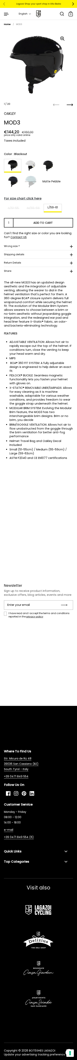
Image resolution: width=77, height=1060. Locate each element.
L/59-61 (53, 207)
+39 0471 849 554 (16, 776)
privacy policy (34, 616)
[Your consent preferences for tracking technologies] (70, 1053)
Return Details (12, 262)
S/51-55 (13, 208)
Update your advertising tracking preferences (35, 1054)
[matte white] (30, 166)
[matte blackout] (48, 166)
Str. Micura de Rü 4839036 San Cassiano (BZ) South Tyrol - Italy (21, 763)
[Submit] (65, 605)
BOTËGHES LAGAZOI (42, 1051)
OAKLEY (10, 113)
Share (7, 271)
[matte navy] (13, 181)
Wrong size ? (12, 246)
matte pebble (51, 181)
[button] (25, 13)
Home (7, 24)
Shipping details (14, 254)
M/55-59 (33, 208)
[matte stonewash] (30, 181)
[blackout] (12, 166)
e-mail (8, 830)
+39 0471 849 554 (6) (19, 837)
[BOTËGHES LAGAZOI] (38, 13)
